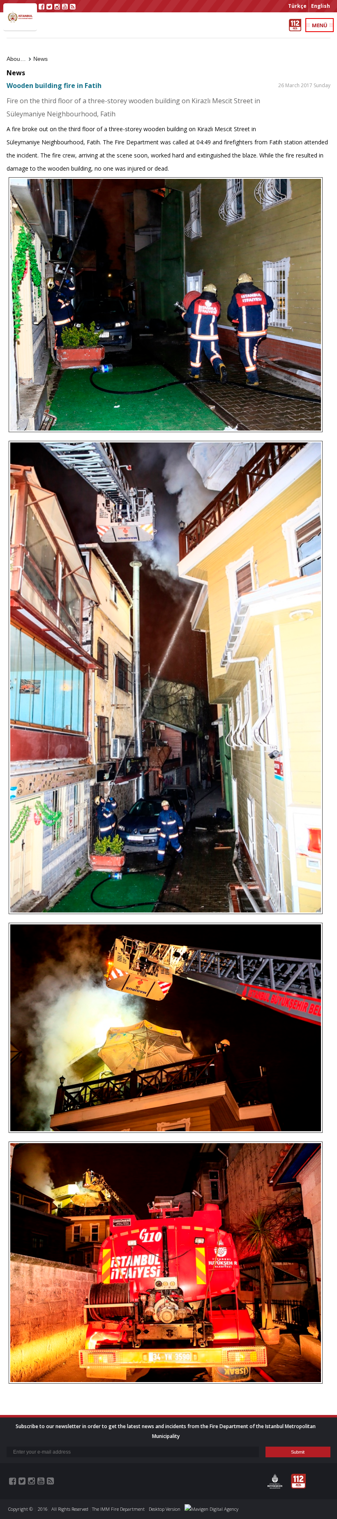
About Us (18, 59)
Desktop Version (164, 1509)
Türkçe (297, 5)
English (320, 5)
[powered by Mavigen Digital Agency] (211, 1509)
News (40, 59)
